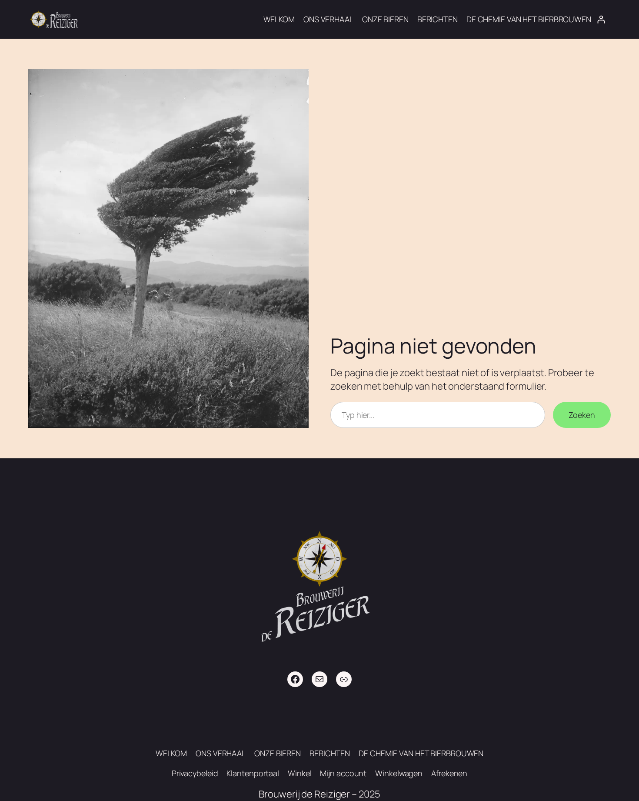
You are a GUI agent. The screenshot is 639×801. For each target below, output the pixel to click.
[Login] (601, 19)
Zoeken (582, 415)
